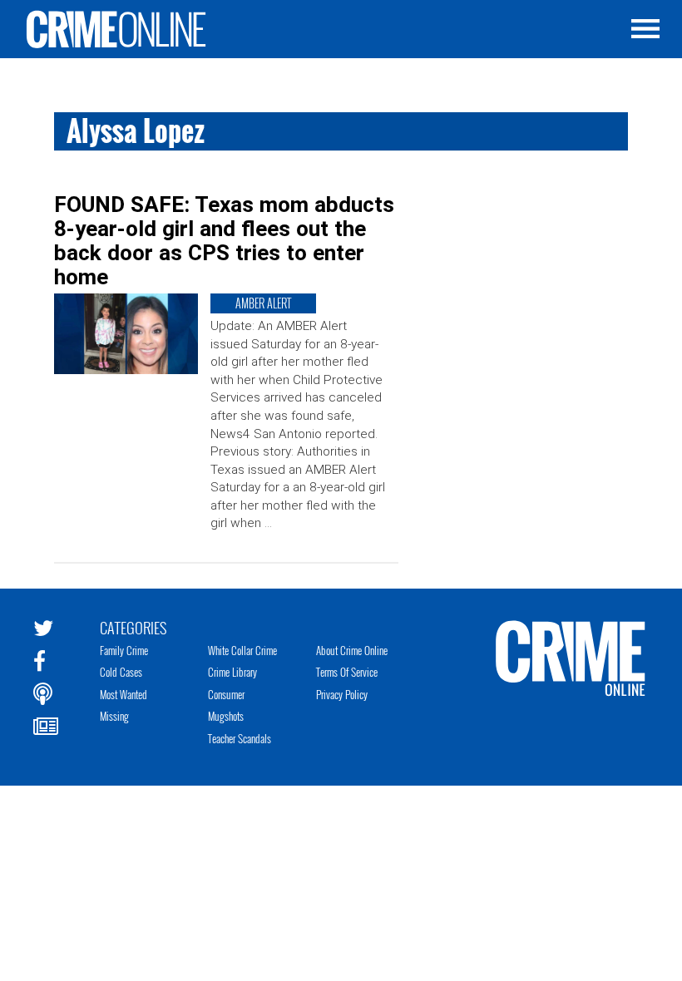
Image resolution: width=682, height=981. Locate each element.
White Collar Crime (242, 650)
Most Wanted (123, 694)
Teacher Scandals (239, 738)
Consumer (226, 694)
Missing (114, 715)
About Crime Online (352, 650)
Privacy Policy (342, 694)
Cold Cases (121, 671)
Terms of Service (347, 671)
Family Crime (124, 650)
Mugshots (226, 715)
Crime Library (232, 671)
